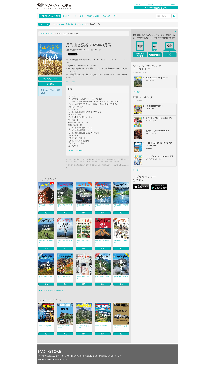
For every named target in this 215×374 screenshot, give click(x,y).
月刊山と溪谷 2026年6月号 (102, 205)
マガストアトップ (47, 34)
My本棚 (150, 4)
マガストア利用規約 (45, 356)
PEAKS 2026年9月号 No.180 (83, 326)
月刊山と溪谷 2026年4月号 (46, 241)
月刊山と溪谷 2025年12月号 (121, 241)
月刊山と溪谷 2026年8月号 (65, 205)
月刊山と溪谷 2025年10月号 (64, 277)
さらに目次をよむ (77, 150)
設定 (161, 4)
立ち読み (50, 84)
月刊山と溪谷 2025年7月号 (121, 277)
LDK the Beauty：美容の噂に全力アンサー (68, 24)
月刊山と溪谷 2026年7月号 (84, 205)
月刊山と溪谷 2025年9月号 (84, 277)
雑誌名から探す (93, 16)
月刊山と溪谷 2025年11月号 (46, 277)
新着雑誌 (106, 16)
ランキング (79, 16)
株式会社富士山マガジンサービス (110, 356)
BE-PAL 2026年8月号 (101, 326)
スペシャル (118, 16)
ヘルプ (173, 4)
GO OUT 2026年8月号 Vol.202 (120, 326)
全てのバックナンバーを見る (51, 290)
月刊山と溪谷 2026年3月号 (65, 241)
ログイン (139, 4)
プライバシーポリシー (63, 356)
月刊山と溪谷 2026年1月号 (102, 241)
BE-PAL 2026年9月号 (45, 326)
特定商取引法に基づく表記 (81, 356)
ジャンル (66, 16)
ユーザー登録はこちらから (157, 8)
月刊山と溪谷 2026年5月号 (121, 205)
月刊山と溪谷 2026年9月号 (46, 205)
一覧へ (137, 92)
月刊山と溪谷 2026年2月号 (84, 241)
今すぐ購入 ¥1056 (50, 79)
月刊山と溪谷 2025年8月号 (102, 277)
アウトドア (70, 82)
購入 (46, 213)
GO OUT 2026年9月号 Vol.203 (64, 326)
